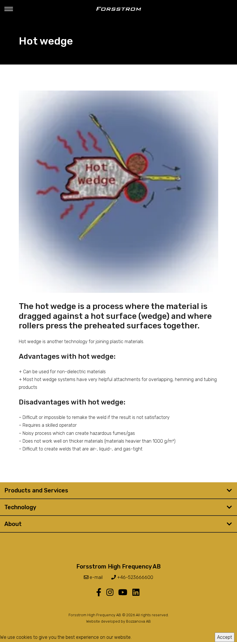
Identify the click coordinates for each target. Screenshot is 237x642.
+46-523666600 (134, 577)
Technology (20, 507)
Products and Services (36, 490)
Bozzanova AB (138, 621)
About (13, 523)
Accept (224, 637)
